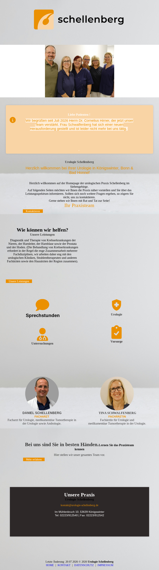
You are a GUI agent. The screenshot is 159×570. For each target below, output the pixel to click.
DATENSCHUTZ (84, 565)
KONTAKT (65, 565)
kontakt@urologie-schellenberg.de (79, 505)
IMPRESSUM (105, 565)
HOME (50, 565)
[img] (79, 19)
